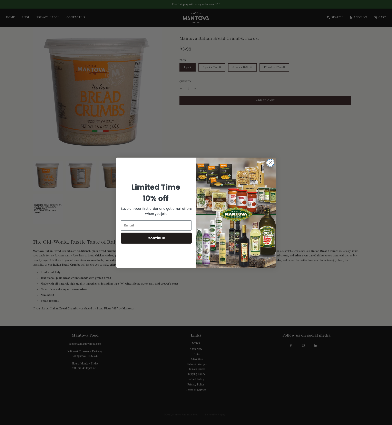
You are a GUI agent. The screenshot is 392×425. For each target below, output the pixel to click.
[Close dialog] (270, 162)
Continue (156, 238)
